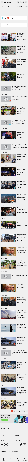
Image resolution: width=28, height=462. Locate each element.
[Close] (26, 415)
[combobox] (14, 18)
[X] (2, 444)
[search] (26, 2)
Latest (9, 6)
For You (3, 6)
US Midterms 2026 (19, 6)
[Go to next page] (27, 411)
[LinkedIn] (7, 444)
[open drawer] (2, 2)
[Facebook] (5, 444)
